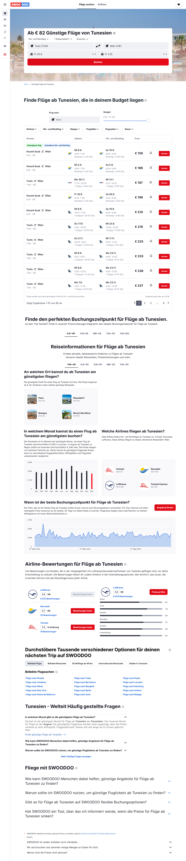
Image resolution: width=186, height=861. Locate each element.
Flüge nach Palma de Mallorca (40, 694)
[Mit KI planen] (5, 38)
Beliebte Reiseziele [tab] (57, 663)
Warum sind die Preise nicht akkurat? (47, 852)
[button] (5, 4)
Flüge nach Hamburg (133, 686)
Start (26, 84)
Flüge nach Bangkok (84, 686)
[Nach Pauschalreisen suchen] (5, 32)
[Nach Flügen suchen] (5, 13)
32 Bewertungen (48, 615)
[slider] (148, 120)
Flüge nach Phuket (35, 678)
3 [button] (151, 303)
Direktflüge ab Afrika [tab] (82, 663)
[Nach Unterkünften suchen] (5, 19)
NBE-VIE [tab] (97, 333)
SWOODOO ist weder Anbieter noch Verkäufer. (52, 842)
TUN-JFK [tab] (110, 333)
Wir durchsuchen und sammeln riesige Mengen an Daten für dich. (62, 847)
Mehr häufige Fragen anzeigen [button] (76, 756)
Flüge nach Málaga (132, 694)
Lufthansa (45, 590)
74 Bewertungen (48, 631)
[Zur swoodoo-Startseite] (19, 4)
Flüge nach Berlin (82, 690)
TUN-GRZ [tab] (124, 333)
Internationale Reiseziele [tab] (111, 663)
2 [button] (144, 303)
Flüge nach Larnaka (132, 682)
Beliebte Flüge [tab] (35, 663)
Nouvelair (45, 606)
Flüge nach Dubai (131, 678)
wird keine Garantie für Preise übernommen (98, 833)
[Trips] (5, 46)
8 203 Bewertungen (50, 598)
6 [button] (163, 303)
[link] (159, 592)
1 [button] (138, 303)
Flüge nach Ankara (132, 690)
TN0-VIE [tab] (71, 364)
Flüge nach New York (36, 690)
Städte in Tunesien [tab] (138, 663)
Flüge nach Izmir (82, 694)
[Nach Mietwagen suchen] (5, 26)
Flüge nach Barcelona (85, 682)
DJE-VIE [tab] (71, 333)
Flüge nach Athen (34, 686)
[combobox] (38, 39)
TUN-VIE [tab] (84, 333)
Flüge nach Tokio (82, 678)
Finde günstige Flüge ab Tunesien (43, 734)
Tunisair (44, 623)
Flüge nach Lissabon (36, 682)
